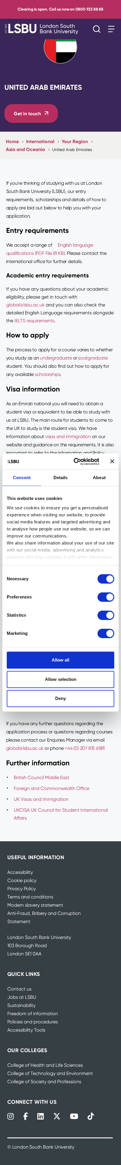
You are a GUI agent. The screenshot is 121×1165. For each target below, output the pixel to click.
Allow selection (60, 679)
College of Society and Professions (44, 1081)
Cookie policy (21, 880)
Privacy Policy (21, 888)
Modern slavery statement (35, 905)
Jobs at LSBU (21, 997)
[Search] (98, 29)
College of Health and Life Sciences (45, 1065)
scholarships (47, 374)
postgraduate (93, 358)
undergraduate (56, 358)
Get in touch (27, 113)
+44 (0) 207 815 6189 (84, 748)
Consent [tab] (22, 477)
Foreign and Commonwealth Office (51, 788)
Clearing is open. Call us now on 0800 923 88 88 (60, 9)
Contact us (19, 989)
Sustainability (21, 1005)
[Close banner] (112, 461)
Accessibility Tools (26, 1030)
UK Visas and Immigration (41, 799)
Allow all (60, 659)
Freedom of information (32, 1013)
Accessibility (20, 872)
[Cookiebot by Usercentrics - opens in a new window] (75, 461)
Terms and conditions (30, 897)
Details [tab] (60, 477)
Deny (60, 698)
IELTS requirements (34, 320)
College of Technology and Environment (50, 1073)
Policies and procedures (32, 1022)
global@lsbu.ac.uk (25, 305)
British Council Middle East (41, 777)
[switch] (106, 597)
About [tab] (99, 477)
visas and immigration (68, 436)
